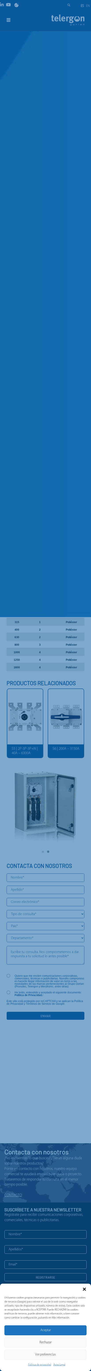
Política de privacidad (39, 1364)
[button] (84, 1289)
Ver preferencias (45, 1354)
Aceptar (45, 1330)
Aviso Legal (59, 1364)
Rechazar (45, 1342)
